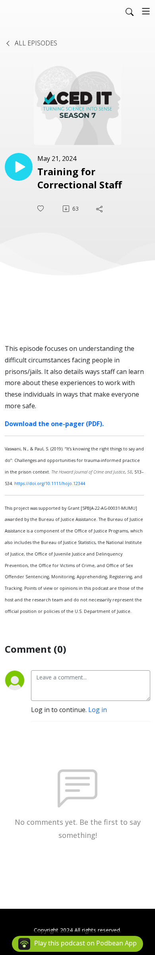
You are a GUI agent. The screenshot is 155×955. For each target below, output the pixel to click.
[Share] (100, 208)
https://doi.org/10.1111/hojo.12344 (49, 483)
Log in (97, 709)
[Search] (129, 11)
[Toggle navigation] (146, 11)
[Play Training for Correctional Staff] (19, 167)
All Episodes (35, 43)
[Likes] (41, 208)
